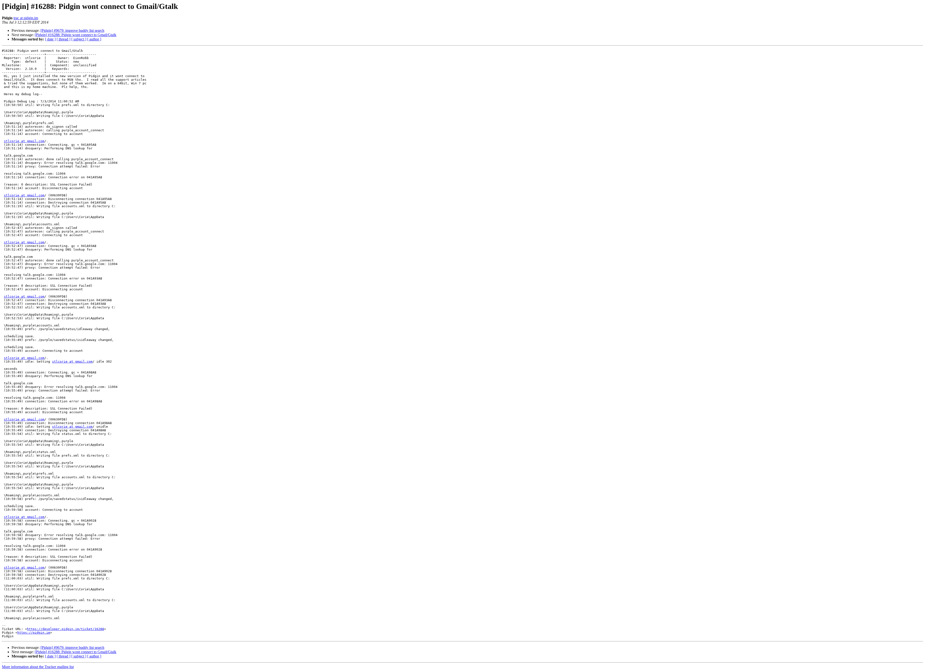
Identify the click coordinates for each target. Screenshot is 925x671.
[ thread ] (63, 39)
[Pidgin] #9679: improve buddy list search (72, 30)
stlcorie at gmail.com (24, 141)
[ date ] (50, 39)
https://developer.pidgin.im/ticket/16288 (65, 629)
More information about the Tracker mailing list (38, 667)
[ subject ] (78, 39)
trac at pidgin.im (25, 18)
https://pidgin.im (33, 632)
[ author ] (94, 39)
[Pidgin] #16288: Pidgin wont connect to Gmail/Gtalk (75, 35)
